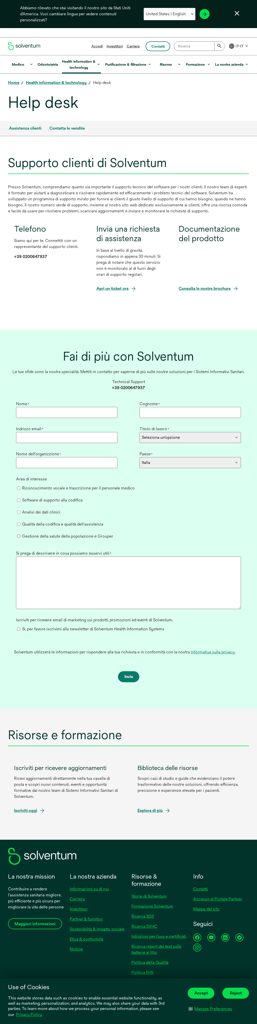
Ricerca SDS (143, 916)
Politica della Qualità (150, 962)
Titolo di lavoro (154, 428)
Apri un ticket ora (112, 288)
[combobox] (199, 46)
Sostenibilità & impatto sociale (97, 929)
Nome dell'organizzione (38, 454)
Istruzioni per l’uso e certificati (159, 936)
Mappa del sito (206, 909)
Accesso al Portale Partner (217, 899)
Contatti (200, 889)
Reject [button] (236, 993)
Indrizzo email (29, 428)
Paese (146, 454)
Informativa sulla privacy (213, 652)
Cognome (150, 403)
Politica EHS (142, 972)
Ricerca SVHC (144, 926)
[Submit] (220, 46)
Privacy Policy (29, 1014)
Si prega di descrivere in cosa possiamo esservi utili (63, 553)
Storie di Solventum (149, 896)
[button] (210, 1009)
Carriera (133, 46)
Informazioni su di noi (89, 889)
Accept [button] (201, 993)
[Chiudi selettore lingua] (236, 13)
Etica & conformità (86, 939)
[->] (205, 14)
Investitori (115, 46)
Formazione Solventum (152, 906)
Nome (22, 403)
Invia (128, 676)
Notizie (76, 949)
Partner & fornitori (86, 919)
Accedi (97, 46)
